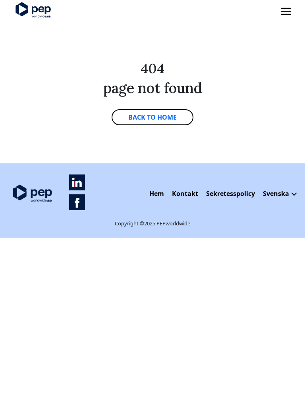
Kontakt (185, 193)
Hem (156, 193)
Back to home (152, 117)
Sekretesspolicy (230, 193)
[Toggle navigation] (286, 12)
